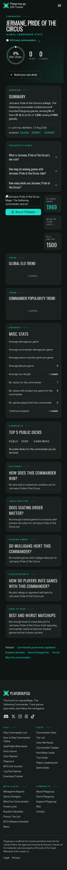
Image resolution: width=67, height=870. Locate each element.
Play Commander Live (15, 732)
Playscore (8, 761)
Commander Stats (46, 732)
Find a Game (10, 751)
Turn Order (42, 757)
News (6, 826)
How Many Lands (45, 752)
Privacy (16, 857)
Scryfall (24, 132)
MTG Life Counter (13, 766)
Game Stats (42, 767)
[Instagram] (20, 716)
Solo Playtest (10, 756)
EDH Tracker (16, 7)
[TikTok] (33, 716)
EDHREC (36, 132)
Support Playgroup (46, 801)
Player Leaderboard (47, 762)
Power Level (10, 806)
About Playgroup (45, 791)
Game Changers (12, 796)
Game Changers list (38, 652)
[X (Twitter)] (13, 716)
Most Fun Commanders (16, 801)
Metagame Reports (14, 791)
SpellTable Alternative (15, 746)
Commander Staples (47, 747)
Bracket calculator (15, 652)
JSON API (49, 132)
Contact (40, 811)
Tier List (40, 737)
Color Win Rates (44, 742)
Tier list (56, 652)
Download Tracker (13, 776)
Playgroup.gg (18, 3)
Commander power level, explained (36, 647)
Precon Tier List (11, 816)
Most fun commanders (17, 657)
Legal (6, 857)
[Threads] (26, 716)
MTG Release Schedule (16, 821)
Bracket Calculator (13, 811)
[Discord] (6, 716)
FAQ (38, 806)
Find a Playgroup (45, 796)
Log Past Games (12, 771)
